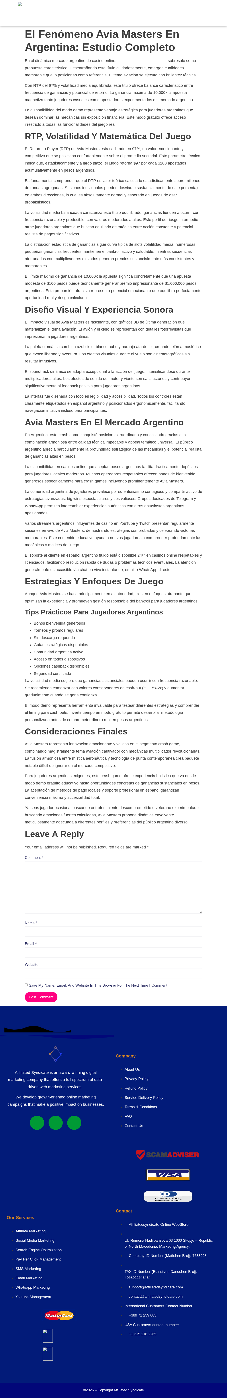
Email (31, 944)
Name (31, 923)
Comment (34, 858)
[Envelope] (74, 1123)
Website (31, 964)
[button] (72, 12)
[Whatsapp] (37, 1123)
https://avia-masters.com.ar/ (142, 61)
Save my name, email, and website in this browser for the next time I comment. (98, 985)
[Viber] (56, 1123)
